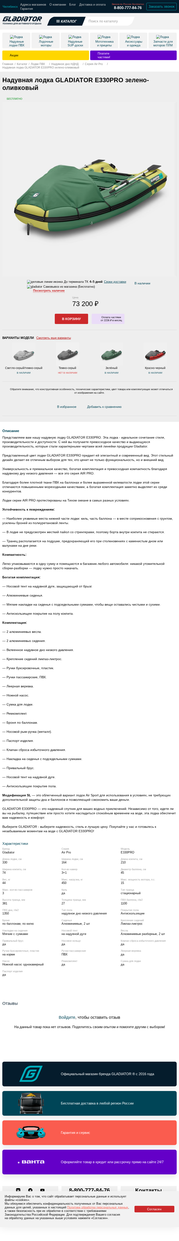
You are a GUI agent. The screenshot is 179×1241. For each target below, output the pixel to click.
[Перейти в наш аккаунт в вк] (18, 1191)
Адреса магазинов (33, 4)
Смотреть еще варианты (53, 338)
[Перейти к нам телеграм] (30, 1191)
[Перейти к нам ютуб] (42, 1191)
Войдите (67, 1017)
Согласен (154, 1209)
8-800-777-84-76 (128, 8)
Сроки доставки (115, 281)
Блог (72, 4)
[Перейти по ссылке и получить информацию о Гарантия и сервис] (89, 1132)
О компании (57, 4)
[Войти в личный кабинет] (160, 21)
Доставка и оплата (92, 4)
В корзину (71, 319)
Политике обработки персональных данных (97, 1207)
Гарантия (26, 8)
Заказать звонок (161, 6)
